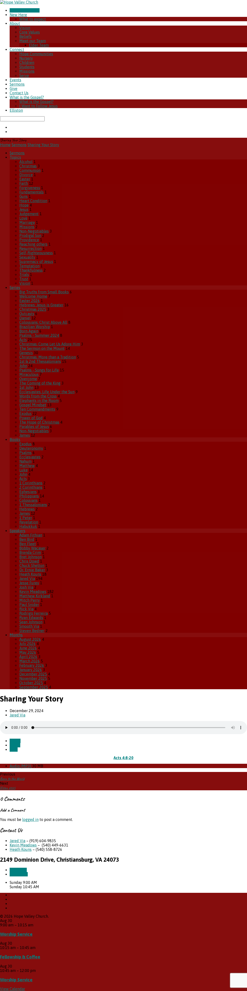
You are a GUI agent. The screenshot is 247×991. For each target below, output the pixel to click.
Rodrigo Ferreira (33, 613)
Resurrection (30, 248)
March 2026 (29, 661)
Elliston (16, 110)
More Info (18, 870)
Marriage (27, 222)
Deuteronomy (31, 448)
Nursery (26, 58)
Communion (30, 170)
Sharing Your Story (43, 145)
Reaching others (33, 244)
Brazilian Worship (34, 326)
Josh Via (26, 587)
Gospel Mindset (32, 405)
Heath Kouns (30, 574)
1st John (26, 387)
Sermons (17, 84)
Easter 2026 (29, 300)
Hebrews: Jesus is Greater (41, 305)
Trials (24, 274)
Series (15, 287)
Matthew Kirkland (34, 596)
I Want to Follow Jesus (38, 106)
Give (13, 88)
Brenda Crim (30, 552)
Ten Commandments (37, 409)
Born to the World (12, 778)
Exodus (25, 413)
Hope (24, 205)
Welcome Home (33, 296)
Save (14, 749)
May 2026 (27, 652)
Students (26, 67)
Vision (24, 28)
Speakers (17, 531)
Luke (23, 470)
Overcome (28, 379)
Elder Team (39, 45)
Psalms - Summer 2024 (39, 335)
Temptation (29, 266)
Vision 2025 (7, 787)
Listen (15, 745)
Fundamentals (31, 192)
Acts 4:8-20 (123, 758)
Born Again (28, 331)
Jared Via (27, 578)
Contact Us (19, 93)
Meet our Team (32, 41)
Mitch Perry (29, 600)
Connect (17, 49)
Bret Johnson (30, 557)
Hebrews (27, 509)
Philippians (29, 496)
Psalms (25, 452)
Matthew (27, 465)
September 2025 (33, 687)
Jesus (23, 209)
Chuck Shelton (31, 565)
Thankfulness (31, 270)
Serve (24, 75)
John (23, 366)
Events (15, 80)
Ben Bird (26, 539)
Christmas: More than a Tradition (47, 357)
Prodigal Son (30, 235)
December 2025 (33, 674)
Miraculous (29, 374)
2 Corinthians (30, 487)
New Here (18, 15)
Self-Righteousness (36, 253)
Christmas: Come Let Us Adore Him (49, 344)
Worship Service (16, 934)
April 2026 (28, 656)
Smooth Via (29, 626)
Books (15, 439)
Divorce (26, 174)
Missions (26, 71)
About (15, 23)
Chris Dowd (29, 561)
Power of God (31, 418)
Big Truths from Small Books (44, 292)
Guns (23, 196)
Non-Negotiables (34, 231)
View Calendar (12, 989)
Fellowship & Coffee (20, 956)
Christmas (28, 166)
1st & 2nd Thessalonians (40, 361)
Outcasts (26, 313)
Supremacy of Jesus (36, 261)
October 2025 (31, 683)
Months (16, 635)
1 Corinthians (30, 483)
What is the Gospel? (27, 97)
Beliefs (25, 36)
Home (5, 145)
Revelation (28, 522)
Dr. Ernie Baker (32, 570)
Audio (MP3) (21, 766)
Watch (15, 741)
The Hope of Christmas (39, 422)
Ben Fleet (27, 544)
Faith (23, 183)
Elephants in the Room (39, 400)
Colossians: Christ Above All (43, 322)
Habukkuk (28, 526)
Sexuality (27, 257)
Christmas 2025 (32, 309)
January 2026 (30, 670)
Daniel (25, 318)
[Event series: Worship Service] (36, 925)
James (24, 435)
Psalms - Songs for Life (39, 370)
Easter (24, 179)
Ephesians (28, 491)
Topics (15, 157)
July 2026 (27, 643)
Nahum (25, 461)
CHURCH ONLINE (25, 10)
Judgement (29, 214)
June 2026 (28, 648)
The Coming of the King (40, 383)
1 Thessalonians (33, 504)
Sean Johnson (30, 622)
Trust (23, 279)
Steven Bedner (32, 630)
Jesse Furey (29, 583)
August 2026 (30, 639)
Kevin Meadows (32, 591)
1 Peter (25, 518)
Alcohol (26, 161)
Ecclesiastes (30, 457)
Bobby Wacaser (32, 548)
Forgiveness (29, 188)
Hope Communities (36, 54)
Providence (29, 240)
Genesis (26, 353)
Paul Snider (29, 604)
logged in (30, 819)
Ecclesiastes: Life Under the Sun (47, 392)
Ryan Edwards (31, 617)
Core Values (29, 32)
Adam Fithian (30, 535)
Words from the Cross (38, 396)
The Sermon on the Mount (42, 348)
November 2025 (33, 678)
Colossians (28, 500)
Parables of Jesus (34, 426)
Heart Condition (33, 201)
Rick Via (26, 609)
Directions (19, 874)
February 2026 (31, 665)
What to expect (32, 19)
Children (26, 62)
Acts (23, 339)
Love (23, 218)
